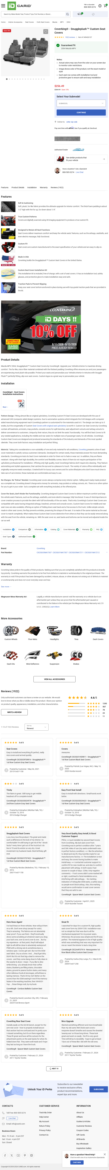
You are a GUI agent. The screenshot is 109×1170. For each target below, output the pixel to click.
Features (4, 187)
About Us (80, 1112)
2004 (68, 22)
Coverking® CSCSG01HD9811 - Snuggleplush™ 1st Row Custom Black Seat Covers (81, 758)
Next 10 (55, 1069)
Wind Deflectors (32, 664)
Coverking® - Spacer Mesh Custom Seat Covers (81, 894)
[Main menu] (3, 6)
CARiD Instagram (31, 1155)
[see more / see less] (6, 587)
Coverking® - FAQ (99, 529)
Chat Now (77, 1162)
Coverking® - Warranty (87, 529)
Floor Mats (32, 639)
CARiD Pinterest (25, 1155)
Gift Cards (80, 1135)
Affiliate (79, 1117)
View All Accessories (54, 679)
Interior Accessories (15, 22)
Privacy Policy (45, 1130)
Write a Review (14, 712)
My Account (44, 1121)
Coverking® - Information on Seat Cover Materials (70, 529)
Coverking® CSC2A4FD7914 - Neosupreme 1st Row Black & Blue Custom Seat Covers (81, 951)
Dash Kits (11, 664)
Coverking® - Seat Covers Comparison (24, 529)
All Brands (80, 1139)
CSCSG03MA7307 (44, 552)
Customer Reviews (84, 1126)
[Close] (105, 1154)
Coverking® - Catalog (55, 529)
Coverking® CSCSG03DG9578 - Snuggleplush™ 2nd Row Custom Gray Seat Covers (26, 802)
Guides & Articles (83, 1121)
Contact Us (43, 1135)
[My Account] (100, 6)
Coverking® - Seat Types (8, 536)
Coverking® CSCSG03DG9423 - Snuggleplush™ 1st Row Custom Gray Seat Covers (81, 802)
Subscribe (99, 1089)
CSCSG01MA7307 (60, 552)
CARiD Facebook (5, 1155)
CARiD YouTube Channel (18, 1155)
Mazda (54, 22)
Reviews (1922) (57, 187)
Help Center (44, 1117)
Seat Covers (29, 22)
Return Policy (44, 1126)
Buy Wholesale (82, 1144)
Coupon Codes (82, 1130)
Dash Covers (98, 639)
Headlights (54, 639)
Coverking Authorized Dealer (26, 536)
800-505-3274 (90, 7)
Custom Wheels (11, 639)
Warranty (44, 187)
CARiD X (11, 1155)
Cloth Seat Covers (43, 22)
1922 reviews (70, 37)
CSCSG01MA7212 (92, 552)
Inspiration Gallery (83, 1148)
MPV (62, 22)
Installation (32, 187)
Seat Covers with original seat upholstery (49, 426)
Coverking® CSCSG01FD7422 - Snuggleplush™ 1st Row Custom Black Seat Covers (26, 859)
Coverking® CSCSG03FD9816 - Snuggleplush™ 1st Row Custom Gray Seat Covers (26, 761)
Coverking (83, 449)
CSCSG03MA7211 (76, 552)
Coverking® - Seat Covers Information (40, 529)
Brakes (76, 664)
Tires (76, 639)
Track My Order (45, 1112)
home (3, 22)
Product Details (18, 187)
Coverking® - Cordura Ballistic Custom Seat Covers (24, 990)
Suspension (54, 664)
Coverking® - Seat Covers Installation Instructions (13, 393)
